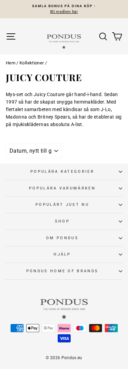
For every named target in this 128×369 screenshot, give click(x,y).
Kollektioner (31, 62)
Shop (62, 221)
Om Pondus (62, 238)
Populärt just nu (62, 204)
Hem (10, 62)
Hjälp (62, 254)
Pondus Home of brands (62, 271)
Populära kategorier (62, 171)
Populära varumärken (62, 188)
